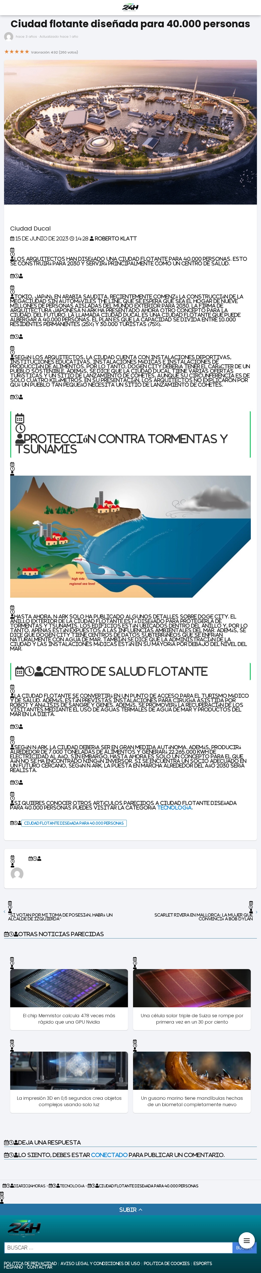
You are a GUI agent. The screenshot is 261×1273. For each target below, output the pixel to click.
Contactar (39, 1267)
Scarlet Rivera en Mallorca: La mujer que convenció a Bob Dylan (203, 917)
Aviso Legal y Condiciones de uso (100, 1263)
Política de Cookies (167, 1263)
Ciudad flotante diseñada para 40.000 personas (74, 823)
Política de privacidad (30, 1263)
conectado (109, 1155)
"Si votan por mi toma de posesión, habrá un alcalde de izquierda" (60, 917)
